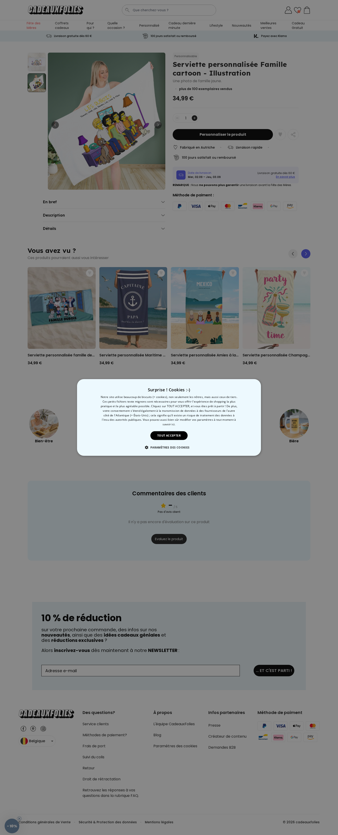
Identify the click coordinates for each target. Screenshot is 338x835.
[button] (168, 447)
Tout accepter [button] (169, 435)
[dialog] (169, 417)
